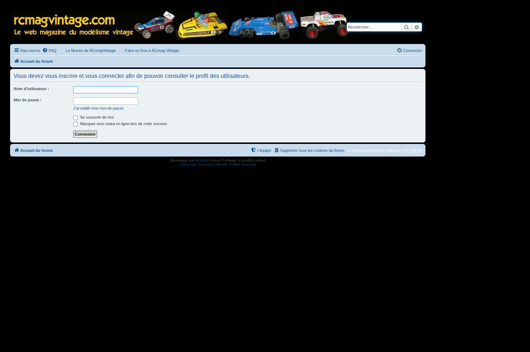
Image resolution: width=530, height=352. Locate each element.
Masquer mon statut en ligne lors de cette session (123, 124)
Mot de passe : (27, 100)
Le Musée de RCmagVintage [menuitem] (91, 50)
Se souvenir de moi (96, 117)
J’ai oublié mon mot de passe (98, 108)
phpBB (201, 160)
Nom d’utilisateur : (31, 89)
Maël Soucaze (244, 164)
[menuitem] (49, 50)
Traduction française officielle (204, 164)
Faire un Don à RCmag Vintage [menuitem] (152, 50)
